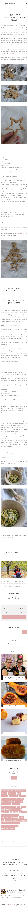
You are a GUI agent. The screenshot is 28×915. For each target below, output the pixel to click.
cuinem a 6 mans (5, 799)
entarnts (3, 801)
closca (18, 793)
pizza (2, 815)
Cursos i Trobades (15, 799)
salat (2, 820)
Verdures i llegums (5, 825)
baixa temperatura (15, 790)
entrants (14, 801)
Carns (14, 793)
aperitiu (3, 790)
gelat (18, 807)
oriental (3, 812)
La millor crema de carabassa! (14, 706)
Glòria (17, 234)
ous (8, 812)
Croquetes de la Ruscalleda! (14, 760)
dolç (22, 799)
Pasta (21, 812)
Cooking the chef (10, 326)
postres (16, 815)
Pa (11, 812)
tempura (3, 823)
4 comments (22, 25)
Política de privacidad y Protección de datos (15, 864)
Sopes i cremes (14, 820)
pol (6, 815)
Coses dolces (22, 796)
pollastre (11, 815)
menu (2, 809)
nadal (12, 809)
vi (17, 825)
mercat (7, 809)
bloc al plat (3, 793)
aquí (13, 53)
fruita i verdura (16, 804)
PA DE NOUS (12, 904)
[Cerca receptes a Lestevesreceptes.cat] (19, 842)
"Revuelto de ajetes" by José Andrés (14, 301)
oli (15, 809)
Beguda (23, 790)
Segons (7, 820)
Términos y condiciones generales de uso (14, 862)
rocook (21, 817)
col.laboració (4, 796)
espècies (20, 801)
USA (14, 823)
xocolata (12, 828)
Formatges (3, 804)
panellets (15, 812)
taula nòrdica (23, 820)
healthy (23, 807)
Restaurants (15, 817)
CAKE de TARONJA (14, 733)
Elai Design (22, 906)
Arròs (8, 790)
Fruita (9, 804)
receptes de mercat (5, 817)
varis (18, 823)
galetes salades (11, 807)
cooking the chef (13, 796)
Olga (24, 234)
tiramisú (9, 823)
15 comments (22, 308)
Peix (25, 812)
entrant (8, 801)
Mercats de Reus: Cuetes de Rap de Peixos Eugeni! (14, 678)
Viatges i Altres (4, 828)
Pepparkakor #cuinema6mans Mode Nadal (14, 16)
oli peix (20, 809)
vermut (13, 825)
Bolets (9, 793)
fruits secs (3, 807)
